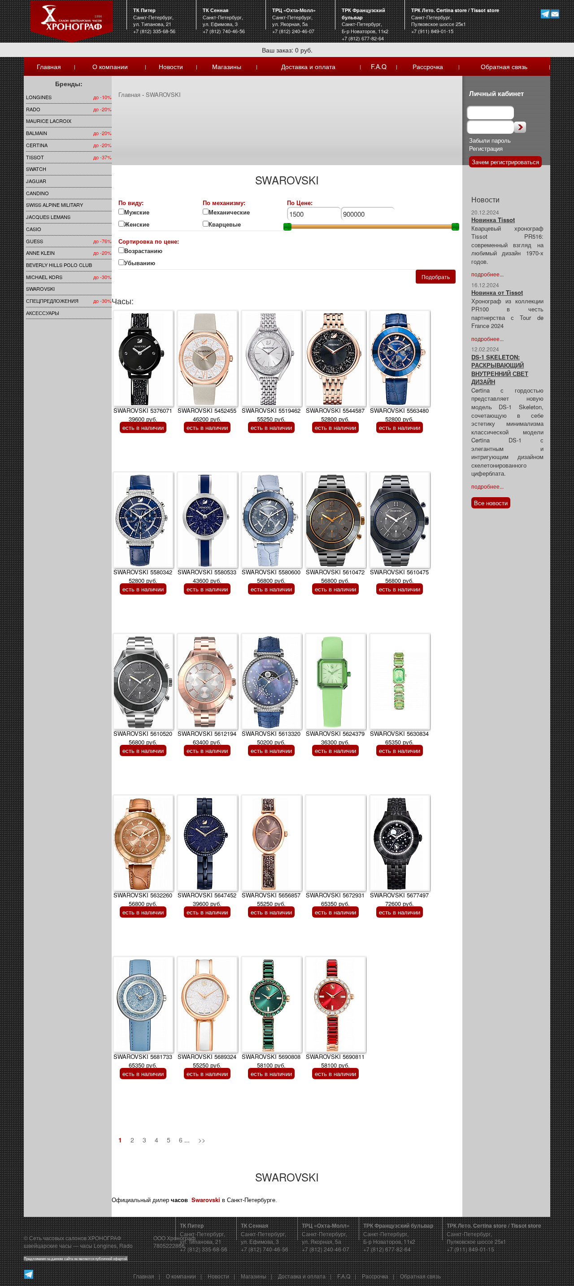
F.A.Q (379, 66)
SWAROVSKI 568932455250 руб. (207, 1060)
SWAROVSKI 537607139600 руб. (142, 414)
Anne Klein (40, 252)
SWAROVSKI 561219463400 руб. (207, 737)
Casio (33, 228)
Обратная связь (504, 66)
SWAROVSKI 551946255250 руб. (271, 414)
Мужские (136, 212)
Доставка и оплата (308, 66)
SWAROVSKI (40, 288)
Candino (37, 193)
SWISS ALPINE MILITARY (54, 204)
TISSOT (35, 157)
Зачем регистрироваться (505, 161)
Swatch (36, 168)
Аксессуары (42, 312)
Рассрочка (428, 66)
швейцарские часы (48, 1245)
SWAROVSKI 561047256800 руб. (335, 576)
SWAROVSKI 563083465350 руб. (399, 737)
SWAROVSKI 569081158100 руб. (335, 1060)
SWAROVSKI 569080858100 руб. (271, 1060)
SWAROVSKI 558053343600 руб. (207, 576)
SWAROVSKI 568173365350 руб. (142, 1060)
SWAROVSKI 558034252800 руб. (142, 576)
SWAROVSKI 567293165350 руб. (335, 899)
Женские (137, 224)
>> (201, 1139)
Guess (34, 241)
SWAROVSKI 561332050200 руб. (271, 737)
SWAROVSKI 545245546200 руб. (207, 414)
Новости (171, 66)
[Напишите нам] (554, 13)
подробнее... (487, 274)
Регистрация (486, 148)
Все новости (491, 503)
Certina (37, 145)
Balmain (36, 132)
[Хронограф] (71, 20)
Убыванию (145, 263)
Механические (229, 212)
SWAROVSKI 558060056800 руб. (271, 576)
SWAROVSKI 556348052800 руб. (399, 414)
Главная (49, 66)
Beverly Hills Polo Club (59, 264)
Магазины (226, 66)
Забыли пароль (490, 140)
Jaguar (36, 180)
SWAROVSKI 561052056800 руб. (142, 737)
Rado (33, 109)
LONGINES (39, 97)
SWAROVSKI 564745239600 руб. (207, 899)
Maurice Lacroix (48, 120)
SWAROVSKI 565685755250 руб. (271, 899)
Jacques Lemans (48, 216)
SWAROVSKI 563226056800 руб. (142, 899)
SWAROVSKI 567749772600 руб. (399, 899)
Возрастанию (143, 251)
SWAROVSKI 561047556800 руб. (399, 576)
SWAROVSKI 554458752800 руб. (335, 414)
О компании (110, 66)
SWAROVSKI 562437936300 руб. (335, 737)
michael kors (44, 276)
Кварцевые (230, 224)
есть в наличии (143, 427)
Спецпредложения (52, 300)
